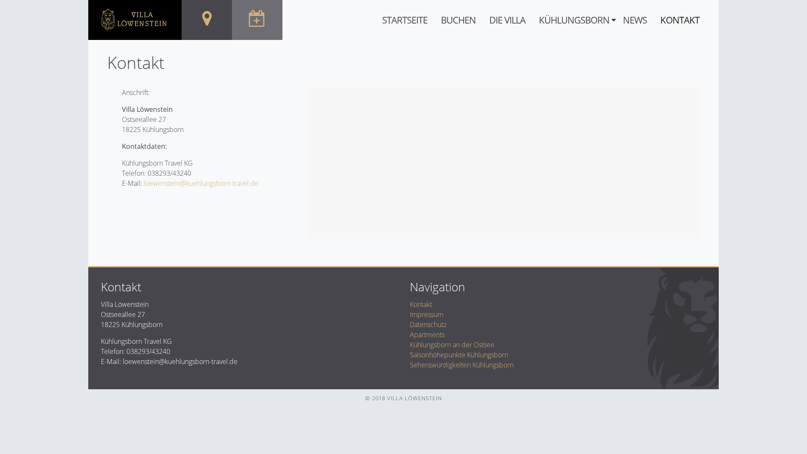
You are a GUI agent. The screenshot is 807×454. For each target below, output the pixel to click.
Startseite (404, 19)
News (635, 19)
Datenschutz (428, 324)
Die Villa (507, 19)
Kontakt (679, 19)
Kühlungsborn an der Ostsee (452, 344)
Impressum (426, 314)
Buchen (458, 19)
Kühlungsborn (574, 19)
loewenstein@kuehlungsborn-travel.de (201, 183)
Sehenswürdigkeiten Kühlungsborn (462, 365)
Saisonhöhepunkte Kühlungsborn (459, 354)
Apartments (427, 334)
